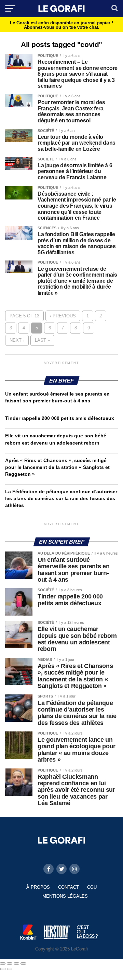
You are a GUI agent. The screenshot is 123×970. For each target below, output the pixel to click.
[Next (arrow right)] (9, 969)
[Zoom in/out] (23, 963)
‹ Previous (63, 315)
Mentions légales (65, 896)
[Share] (9, 963)
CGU (92, 887)
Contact (68, 887)
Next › (17, 340)
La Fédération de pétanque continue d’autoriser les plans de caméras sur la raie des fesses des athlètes (61, 498)
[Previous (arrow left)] (2, 969)
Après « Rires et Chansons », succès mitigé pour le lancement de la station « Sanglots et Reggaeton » (57, 467)
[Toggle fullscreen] (16, 963)
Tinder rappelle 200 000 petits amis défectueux (59, 418)
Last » (42, 340)
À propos (38, 887)
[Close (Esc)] (2, 963)
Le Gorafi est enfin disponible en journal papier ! (61, 25)
